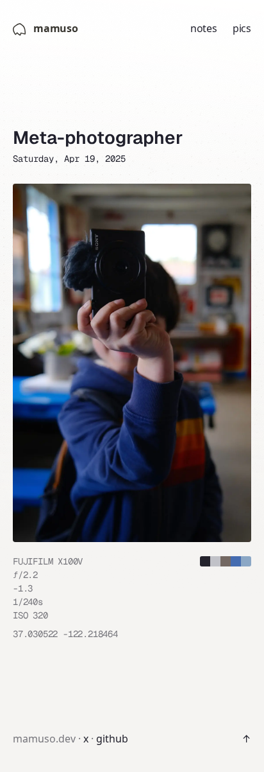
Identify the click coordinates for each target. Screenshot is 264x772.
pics (242, 28)
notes (203, 28)
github (112, 739)
